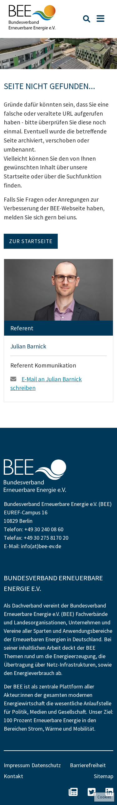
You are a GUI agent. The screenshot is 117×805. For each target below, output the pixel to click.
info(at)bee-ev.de (41, 546)
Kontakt (13, 776)
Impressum (17, 765)
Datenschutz (46, 765)
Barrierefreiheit (88, 765)
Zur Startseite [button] (30, 241)
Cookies (104, 797)
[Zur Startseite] (32, 17)
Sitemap (103, 776)
